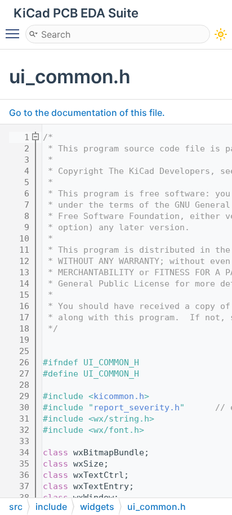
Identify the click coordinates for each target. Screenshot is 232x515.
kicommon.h (118, 396)
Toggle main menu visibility (15, 33)
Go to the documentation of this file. (87, 112)
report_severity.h (136, 407)
